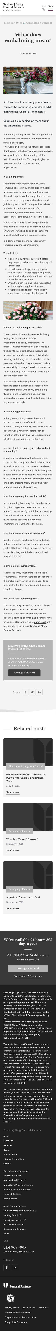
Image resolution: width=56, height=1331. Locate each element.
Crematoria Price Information (18, 1184)
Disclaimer (43, 1307)
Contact (7, 1163)
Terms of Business (12, 1193)
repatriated (45, 282)
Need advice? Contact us (28, 976)
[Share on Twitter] (32, 692)
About (6, 1136)
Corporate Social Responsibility (20, 1317)
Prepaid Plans (10, 1154)
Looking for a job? (12, 1215)
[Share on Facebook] (25, 692)
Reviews (7, 1149)
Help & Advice (10, 1198)
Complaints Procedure (16, 1322)
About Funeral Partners (14, 1206)
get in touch (40, 621)
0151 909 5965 (20, 662)
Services (7, 1145)
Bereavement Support (14, 1224)
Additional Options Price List (17, 1189)
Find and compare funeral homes (20, 1210)
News (6, 1233)
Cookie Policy (28, 1307)
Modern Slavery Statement (18, 1312)
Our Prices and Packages (15, 1171)
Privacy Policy (12, 1307)
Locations (8, 1140)
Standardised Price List (14, 1180)
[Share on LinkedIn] (39, 692)
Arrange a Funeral (24, 672)
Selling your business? (14, 1219)
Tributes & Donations (13, 1158)
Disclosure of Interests (14, 1228)
